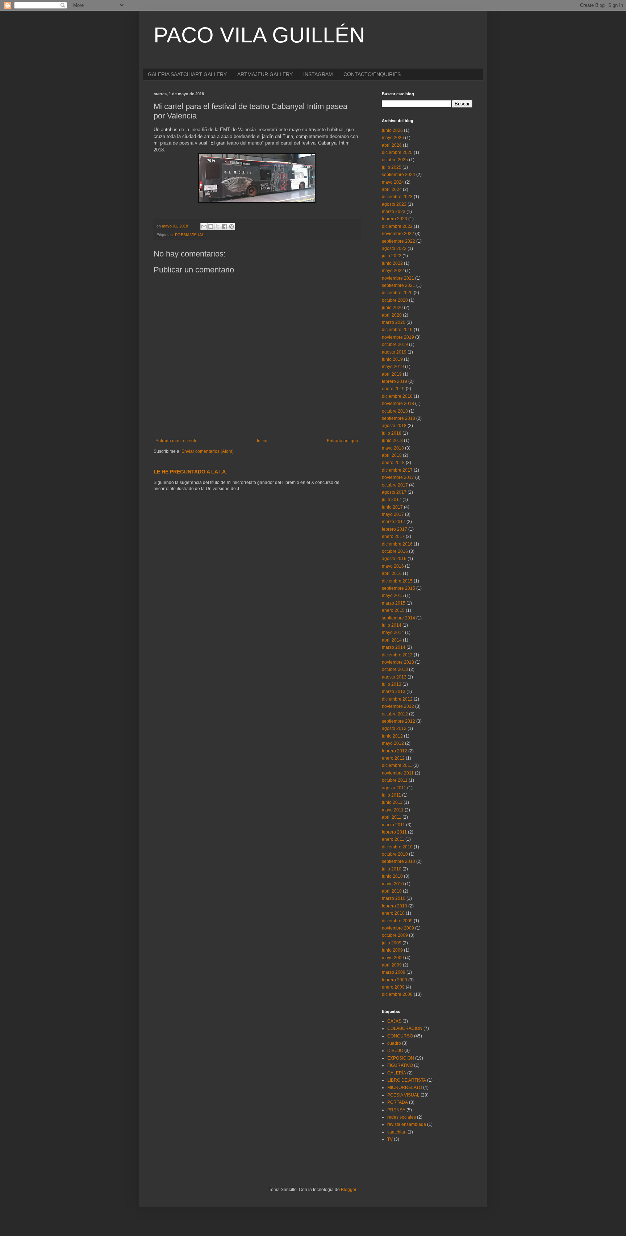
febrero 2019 (394, 381)
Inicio (262, 440)
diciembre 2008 (397, 994)
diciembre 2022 (397, 226)
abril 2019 (392, 374)
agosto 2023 (394, 204)
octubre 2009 (395, 935)
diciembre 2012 (397, 699)
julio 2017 (391, 499)
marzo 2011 (393, 824)
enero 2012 (393, 758)
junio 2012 (392, 736)
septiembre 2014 (398, 618)
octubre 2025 (395, 159)
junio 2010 (392, 876)
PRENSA (396, 1109)
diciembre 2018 (397, 396)
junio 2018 (392, 440)
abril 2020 (392, 315)
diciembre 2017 (397, 470)
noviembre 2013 (398, 662)
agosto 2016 (394, 558)
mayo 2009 (393, 957)
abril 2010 (392, 891)
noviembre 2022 (398, 233)
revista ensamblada (406, 1124)
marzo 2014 (393, 647)
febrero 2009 (394, 979)
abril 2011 (391, 817)
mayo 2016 (393, 566)
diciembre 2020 (397, 292)
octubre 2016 (395, 551)
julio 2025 (391, 167)
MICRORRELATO (404, 1087)
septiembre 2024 (398, 174)
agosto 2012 (394, 728)
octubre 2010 (395, 854)
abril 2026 (392, 145)
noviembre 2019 (398, 337)
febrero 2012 (394, 750)
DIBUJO (395, 1050)
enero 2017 (393, 536)
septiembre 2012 (398, 721)
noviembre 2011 (398, 773)
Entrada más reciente (176, 440)
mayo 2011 (393, 810)
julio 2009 (391, 942)
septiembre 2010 (398, 861)
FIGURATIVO (400, 1065)
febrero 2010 (394, 906)
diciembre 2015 (397, 581)
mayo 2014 (393, 632)
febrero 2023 (394, 218)
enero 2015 (393, 610)
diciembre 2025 (397, 152)
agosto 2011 (394, 787)
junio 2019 (392, 359)
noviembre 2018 (398, 403)
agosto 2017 (394, 492)
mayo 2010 (393, 883)
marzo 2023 (393, 211)
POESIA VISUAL (189, 235)
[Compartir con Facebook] (224, 226)
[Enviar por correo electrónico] (204, 226)
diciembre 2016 (397, 544)
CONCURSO (400, 1036)
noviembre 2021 (398, 278)
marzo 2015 (393, 603)
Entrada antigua (342, 440)
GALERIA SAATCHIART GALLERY (187, 74)
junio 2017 (392, 507)
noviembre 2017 (398, 477)
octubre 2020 (395, 300)
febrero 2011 (394, 832)
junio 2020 (392, 307)
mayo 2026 (393, 137)
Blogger (348, 1189)
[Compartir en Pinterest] (231, 226)
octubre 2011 (395, 780)
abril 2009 (392, 965)
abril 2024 (392, 189)
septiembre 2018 (398, 418)
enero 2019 (393, 388)
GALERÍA (396, 1073)
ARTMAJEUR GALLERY (265, 74)
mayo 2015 (393, 595)
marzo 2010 (393, 898)
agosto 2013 (394, 677)
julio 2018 (391, 433)
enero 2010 (393, 913)
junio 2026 (392, 130)
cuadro (394, 1043)
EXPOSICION (400, 1058)
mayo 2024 (393, 182)
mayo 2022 (393, 270)
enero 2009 (393, 987)
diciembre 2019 (397, 329)
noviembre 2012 (398, 706)
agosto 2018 (394, 425)
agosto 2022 (394, 248)
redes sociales (401, 1117)
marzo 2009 (393, 972)
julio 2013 (391, 684)
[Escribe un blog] (210, 226)
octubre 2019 (395, 344)
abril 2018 (392, 455)
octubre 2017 (395, 485)
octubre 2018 (395, 411)
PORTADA (397, 1102)
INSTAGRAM (318, 74)
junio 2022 (392, 263)
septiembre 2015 (398, 588)
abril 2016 (392, 573)
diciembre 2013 (397, 654)
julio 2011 (391, 795)
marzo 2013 (393, 691)
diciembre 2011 (397, 765)
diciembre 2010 (397, 846)
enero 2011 (393, 839)
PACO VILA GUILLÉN (259, 35)
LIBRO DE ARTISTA (406, 1080)
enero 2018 (393, 462)
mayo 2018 (393, 448)
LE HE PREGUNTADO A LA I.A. (190, 472)
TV (390, 1139)
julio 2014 (391, 625)
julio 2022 (391, 255)
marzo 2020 (393, 322)
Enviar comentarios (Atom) (207, 451)
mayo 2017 (393, 514)
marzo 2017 (393, 521)
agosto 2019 (394, 352)
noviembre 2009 (398, 928)
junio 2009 (392, 950)
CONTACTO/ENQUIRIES (372, 74)
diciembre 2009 (397, 920)
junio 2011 (392, 802)
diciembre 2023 (397, 196)
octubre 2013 (395, 669)
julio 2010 (391, 869)
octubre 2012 (395, 714)
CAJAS (394, 1021)
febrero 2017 (394, 529)
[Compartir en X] (217, 226)
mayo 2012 (393, 743)
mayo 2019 (393, 366)
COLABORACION (404, 1028)
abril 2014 (392, 640)
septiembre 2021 (398, 285)
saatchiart (396, 1132)
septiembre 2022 (398, 241)
